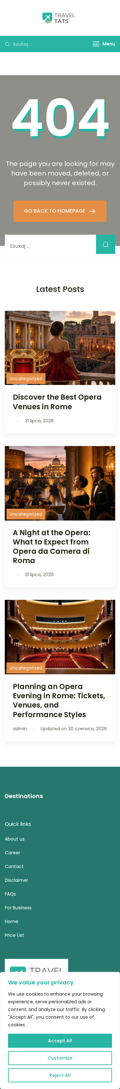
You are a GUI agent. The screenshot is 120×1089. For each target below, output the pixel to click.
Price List (14, 935)
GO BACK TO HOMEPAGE (55, 211)
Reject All (60, 1075)
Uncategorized (26, 378)
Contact (14, 866)
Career (12, 853)
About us (15, 839)
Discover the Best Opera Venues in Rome (57, 401)
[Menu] (96, 44)
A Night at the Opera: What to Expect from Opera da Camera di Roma (51, 547)
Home (11, 921)
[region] (60, 1030)
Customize (60, 1058)
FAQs (10, 894)
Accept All (60, 1041)
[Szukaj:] (60, 246)
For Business (18, 908)
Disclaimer (16, 880)
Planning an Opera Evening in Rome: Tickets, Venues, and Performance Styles (59, 700)
